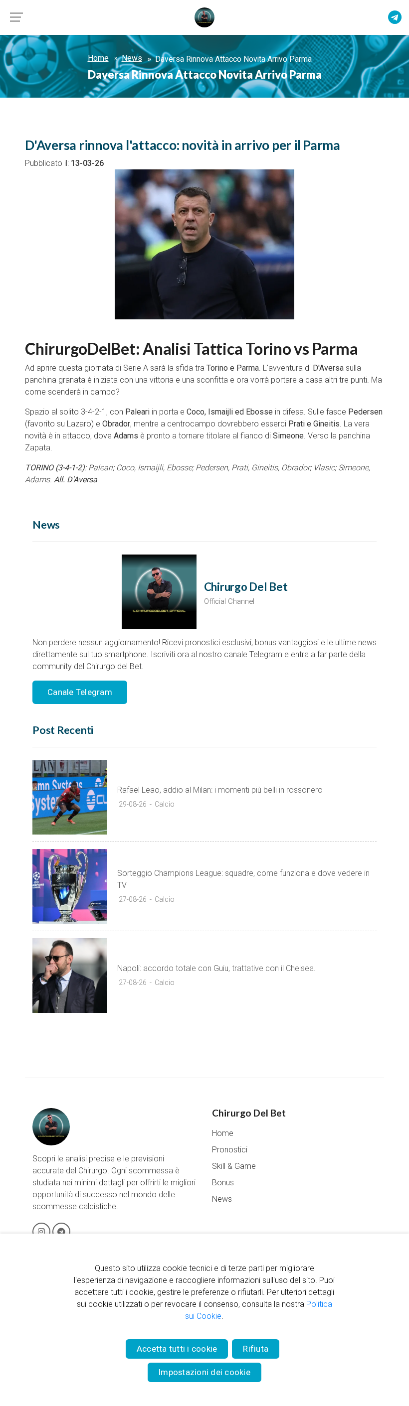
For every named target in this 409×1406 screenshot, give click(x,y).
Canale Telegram (79, 692)
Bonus (223, 1182)
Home (98, 58)
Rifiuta (255, 1349)
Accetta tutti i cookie (177, 1349)
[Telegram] (395, 17)
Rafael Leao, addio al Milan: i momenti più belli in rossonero (220, 790)
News (132, 58)
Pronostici (229, 1149)
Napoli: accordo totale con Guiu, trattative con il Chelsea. (216, 968)
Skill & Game (234, 1166)
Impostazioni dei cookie (204, 1372)
